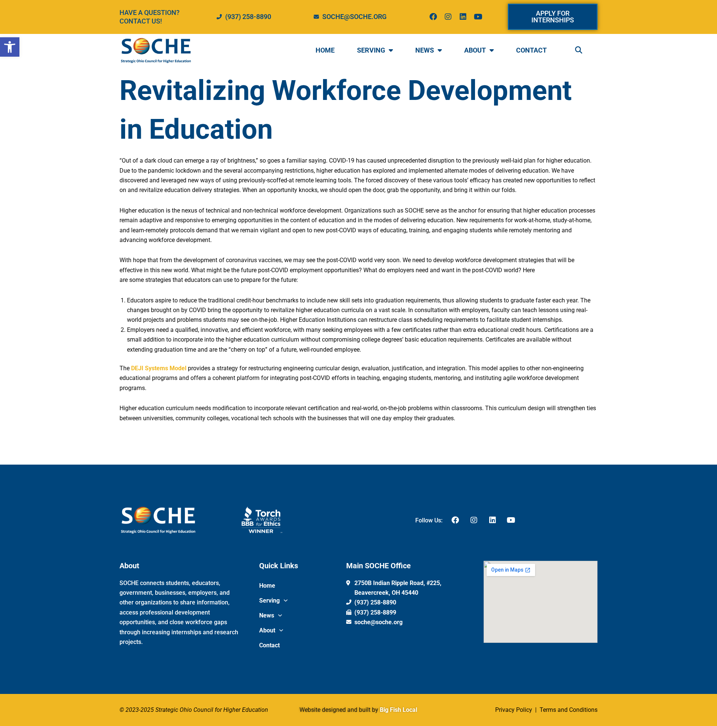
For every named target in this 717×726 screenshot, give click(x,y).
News (424, 50)
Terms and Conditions (568, 709)
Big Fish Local (398, 709)
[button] (9, 47)
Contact (531, 50)
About (475, 50)
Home (325, 50)
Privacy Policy (514, 709)
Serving (371, 50)
